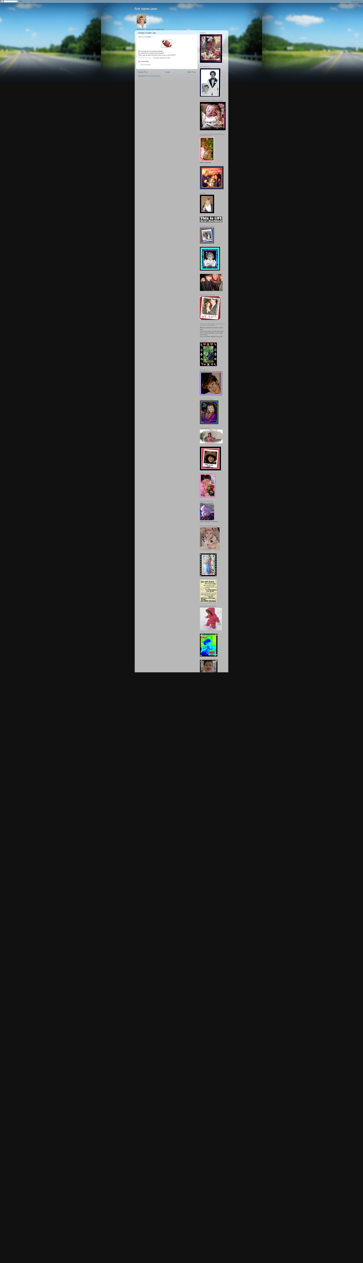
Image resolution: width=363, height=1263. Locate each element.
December (190, 1111)
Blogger (185, 1239)
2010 (186, 1106)
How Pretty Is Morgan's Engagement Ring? (199, 1215)
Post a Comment (145, 64)
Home (167, 72)
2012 (186, 1101)
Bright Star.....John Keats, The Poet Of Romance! (201, 1203)
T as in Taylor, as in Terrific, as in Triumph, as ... (200, 1126)
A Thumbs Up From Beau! (194, 1128)
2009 (186, 1109)
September (190, 1218)
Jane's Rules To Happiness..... (195, 1195)
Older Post (191, 72)
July (188, 1223)
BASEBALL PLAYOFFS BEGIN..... (196, 1188)
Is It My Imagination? (192, 1140)
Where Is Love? (191, 1121)
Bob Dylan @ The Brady (193, 1135)
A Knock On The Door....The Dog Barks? (198, 1160)
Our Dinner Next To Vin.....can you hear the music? (201, 1178)
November (190, 1113)
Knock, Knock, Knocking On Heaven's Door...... (200, 1205)
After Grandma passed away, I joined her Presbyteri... (202, 1123)
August (189, 1221)
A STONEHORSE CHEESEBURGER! (197, 1200)
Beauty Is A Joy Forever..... (194, 1150)
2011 (186, 1104)
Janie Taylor (144, 1030)
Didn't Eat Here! (191, 1175)
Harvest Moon (190, 1165)
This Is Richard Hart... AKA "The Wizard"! (198, 1131)
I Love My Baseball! (192, 1170)
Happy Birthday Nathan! (193, 1210)
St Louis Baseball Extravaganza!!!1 (196, 1183)
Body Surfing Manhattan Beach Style (197, 1163)
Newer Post (142, 72)
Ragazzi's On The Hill (192, 1168)
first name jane (146, 9)
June (188, 1226)
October (189, 1116)
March (189, 1233)
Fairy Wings (189, 1155)
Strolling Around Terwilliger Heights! (196, 1153)
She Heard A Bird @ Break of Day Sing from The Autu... (202, 1133)
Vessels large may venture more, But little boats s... (201, 1190)
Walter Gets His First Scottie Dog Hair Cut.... (199, 1143)
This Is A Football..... (145, 37)
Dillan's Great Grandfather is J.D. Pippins (198, 1145)
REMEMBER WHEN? (192, 1180)
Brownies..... (190, 1185)
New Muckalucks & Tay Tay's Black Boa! (198, 1173)
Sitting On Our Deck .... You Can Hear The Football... (202, 1213)
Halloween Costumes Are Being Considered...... (200, 1198)
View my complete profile (145, 1040)
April (188, 1231)
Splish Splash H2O (191, 1148)
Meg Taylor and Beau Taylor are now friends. (199, 1118)
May (188, 1228)
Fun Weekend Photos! (192, 1158)
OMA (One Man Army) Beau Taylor (196, 1193)
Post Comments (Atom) (153, 76)
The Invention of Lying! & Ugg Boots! (197, 1138)
